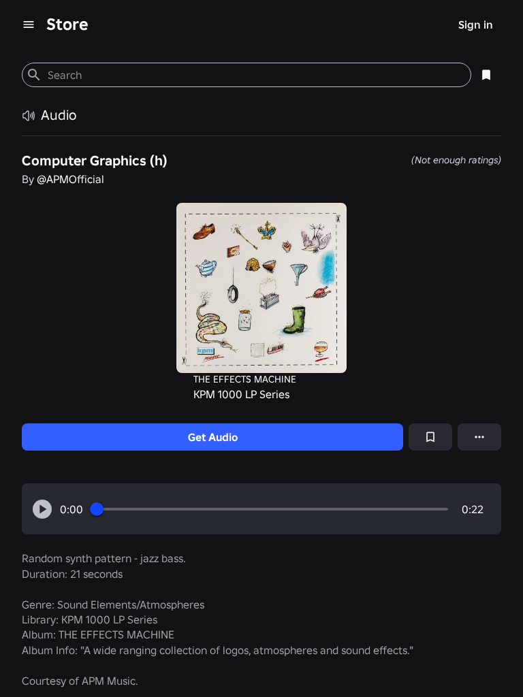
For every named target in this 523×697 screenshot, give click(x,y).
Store (67, 24)
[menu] (28, 24)
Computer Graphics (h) (94, 160)
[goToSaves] (486, 75)
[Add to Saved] (430, 437)
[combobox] (253, 74)
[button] (42, 509)
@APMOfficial (70, 179)
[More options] (479, 437)
